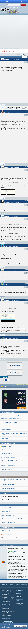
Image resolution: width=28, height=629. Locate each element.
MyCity (1, 542)
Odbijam (24, 626)
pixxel (5, 112)
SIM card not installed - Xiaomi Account (11, 418)
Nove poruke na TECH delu (7, 412)
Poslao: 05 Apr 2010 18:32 (14, 112)
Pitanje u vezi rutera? (14, 542)
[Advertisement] (14, 32)
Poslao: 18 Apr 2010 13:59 (15, 300)
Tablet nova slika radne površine (9, 422)
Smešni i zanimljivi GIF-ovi (8, 488)
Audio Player (5, 438)
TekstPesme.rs (18, 593)
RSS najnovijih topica (7, 530)
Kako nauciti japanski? (7, 469)
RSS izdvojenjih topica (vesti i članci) (10, 537)
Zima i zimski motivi (7, 449)
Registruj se (5, 107)
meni (7, 1)
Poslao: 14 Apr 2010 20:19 (15, 216)
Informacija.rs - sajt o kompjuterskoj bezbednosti (13, 415)
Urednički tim (17, 584)
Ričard (6, 202)
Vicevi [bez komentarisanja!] (8, 465)
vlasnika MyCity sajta (6, 618)
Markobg (6, 59)
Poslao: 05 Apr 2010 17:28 (15, 59)
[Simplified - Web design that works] (20, 604)
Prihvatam (17, 626)
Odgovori (5, 377)
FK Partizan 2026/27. (7, 453)
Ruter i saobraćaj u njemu (8, 515)
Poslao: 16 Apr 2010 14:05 (15, 270)
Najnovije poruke (5, 584)
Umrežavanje (6, 542)
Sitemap (11, 584)
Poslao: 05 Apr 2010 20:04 (15, 167)
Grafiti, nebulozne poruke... (8, 457)
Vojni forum (18, 590)
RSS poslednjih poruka (7, 534)
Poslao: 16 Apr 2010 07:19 (13, 246)
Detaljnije (15, 551)
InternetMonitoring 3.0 (7, 429)
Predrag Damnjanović (8, 621)
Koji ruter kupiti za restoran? (8, 522)
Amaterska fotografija (7, 446)
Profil (3, 104)
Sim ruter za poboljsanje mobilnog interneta (12, 507)
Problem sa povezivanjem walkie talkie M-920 (12, 518)
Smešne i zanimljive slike (8, 484)
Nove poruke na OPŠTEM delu (8, 443)
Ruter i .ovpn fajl (6, 511)
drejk (5, 246)
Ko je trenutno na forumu (7, 545)
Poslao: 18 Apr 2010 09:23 (13, 284)
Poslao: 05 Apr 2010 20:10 (14, 202)
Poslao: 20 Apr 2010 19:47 (13, 338)
